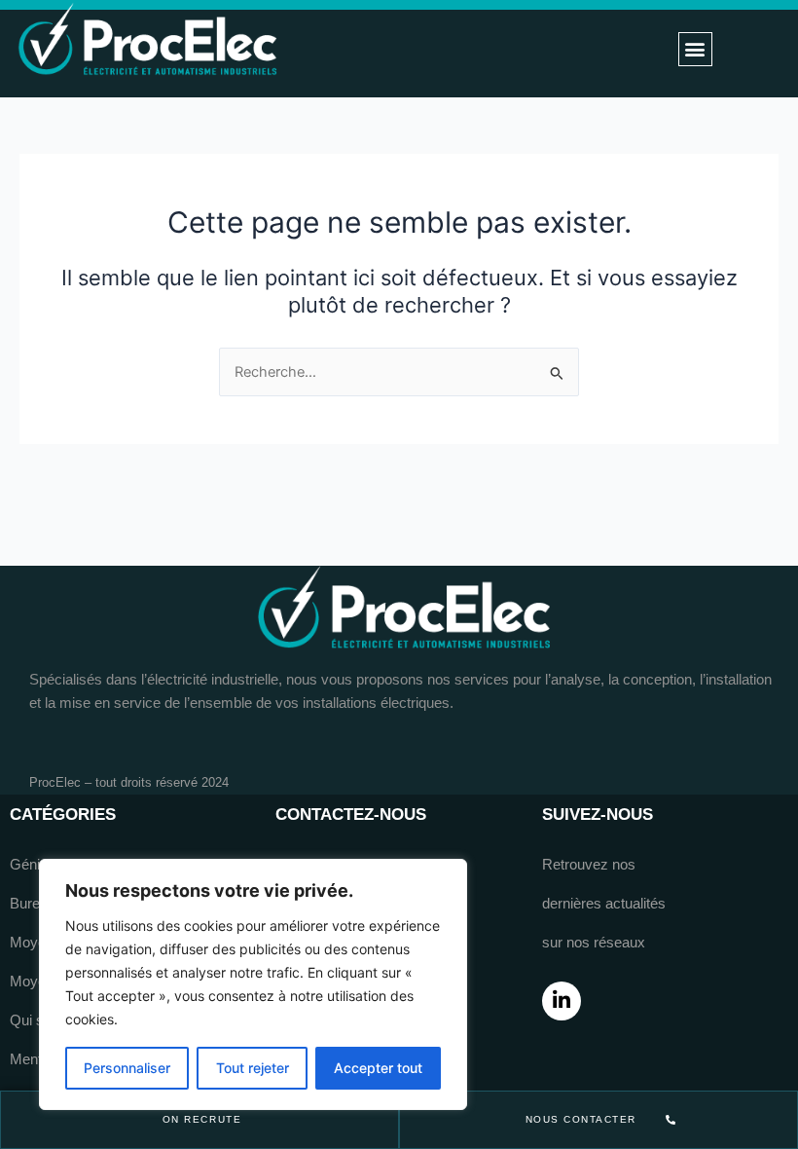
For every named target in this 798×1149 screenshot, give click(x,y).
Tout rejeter (252, 1067)
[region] (253, 984)
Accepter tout (378, 1067)
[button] (695, 49)
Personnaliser (127, 1067)
